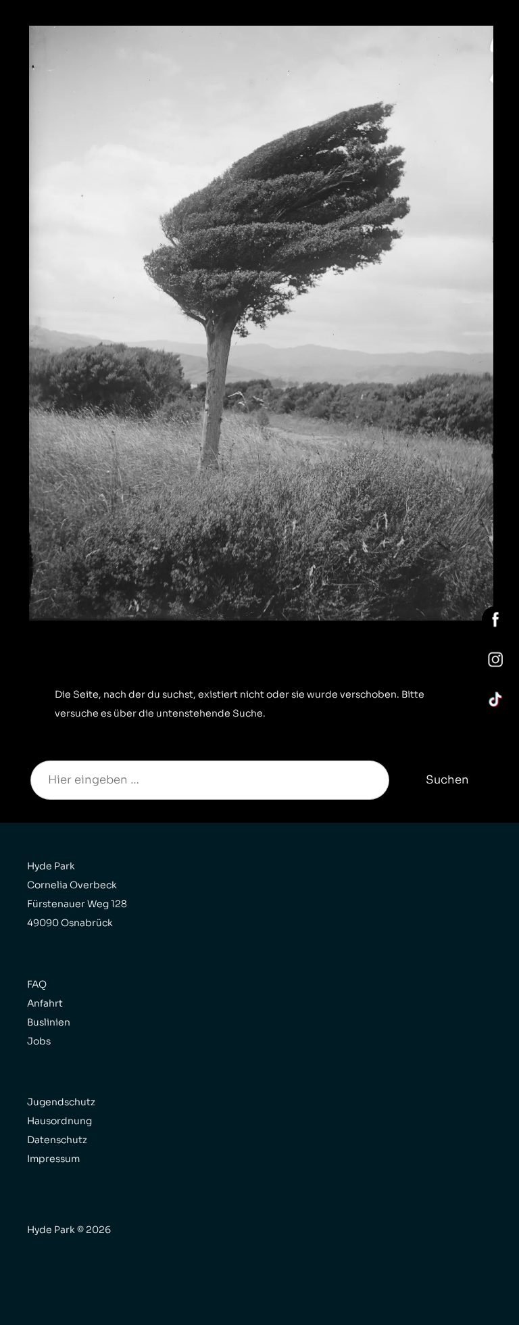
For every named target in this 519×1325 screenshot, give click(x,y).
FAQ (37, 984)
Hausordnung (59, 1121)
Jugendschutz (61, 1102)
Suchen (447, 780)
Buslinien (48, 1022)
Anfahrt (45, 1003)
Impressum (53, 1159)
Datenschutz (57, 1140)
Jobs (39, 1041)
